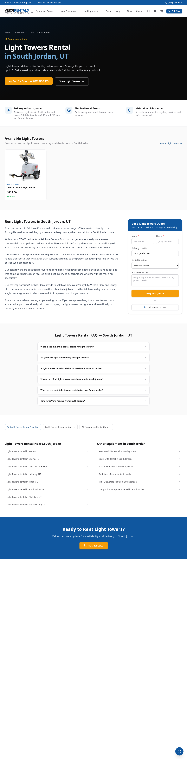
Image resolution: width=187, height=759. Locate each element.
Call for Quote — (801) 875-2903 (31, 81)
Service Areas (20, 32)
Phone (160, 236)
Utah (32, 32)
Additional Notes (139, 272)
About (130, 11)
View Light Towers (69, 81)
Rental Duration (139, 260)
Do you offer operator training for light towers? (64, 357)
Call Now (176, 11)
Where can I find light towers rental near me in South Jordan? (71, 379)
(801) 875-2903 (175, 2)
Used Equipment (91, 11)
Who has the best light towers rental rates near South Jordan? (71, 390)
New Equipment (68, 11)
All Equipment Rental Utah (95, 427)
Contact (140, 11)
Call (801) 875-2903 (157, 307)
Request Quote (155, 293)
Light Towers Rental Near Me (24, 427)
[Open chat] (179, 751)
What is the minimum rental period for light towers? (67, 346)
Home (7, 32)
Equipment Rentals (45, 11)
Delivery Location (139, 248)
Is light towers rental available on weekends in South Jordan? (71, 368)
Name (135, 236)
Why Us (119, 11)
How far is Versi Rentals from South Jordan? (62, 400)
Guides (109, 11)
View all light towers (169, 143)
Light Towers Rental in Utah (58, 427)
